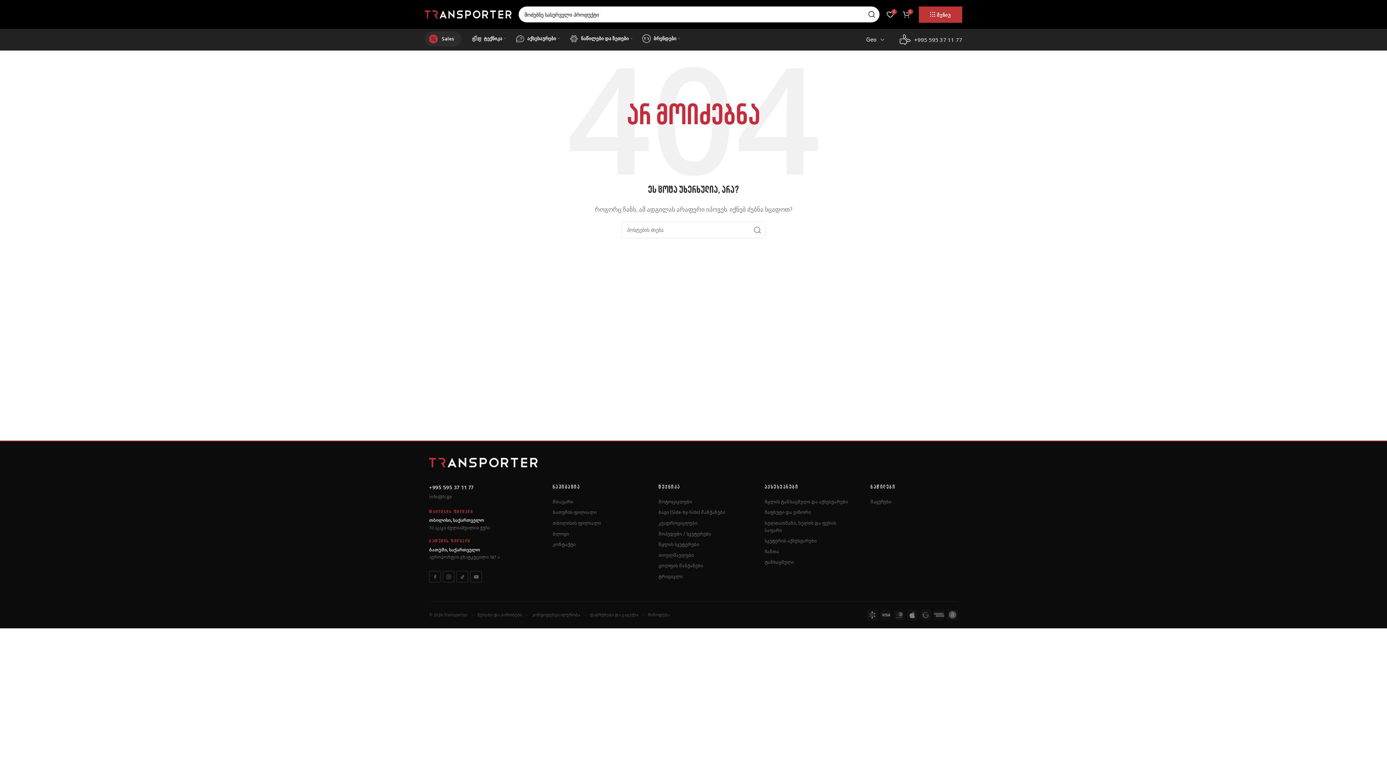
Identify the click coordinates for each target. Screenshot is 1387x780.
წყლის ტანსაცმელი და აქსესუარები (806, 501)
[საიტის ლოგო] (468, 13)
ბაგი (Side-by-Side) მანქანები (691, 512)
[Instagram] (448, 576)
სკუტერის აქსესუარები (791, 540)
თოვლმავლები (676, 555)
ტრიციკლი (670, 576)
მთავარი (563, 501)
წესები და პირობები (500, 615)
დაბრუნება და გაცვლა (614, 615)
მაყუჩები (880, 501)
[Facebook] (435, 576)
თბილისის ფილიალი (577, 523)
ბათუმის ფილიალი (575, 512)
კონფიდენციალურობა (556, 615)
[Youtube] (476, 576)
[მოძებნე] (872, 14)
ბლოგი (561, 534)
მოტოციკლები (675, 501)
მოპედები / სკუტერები (684, 534)
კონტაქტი (564, 544)
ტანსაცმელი (779, 562)
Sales (448, 38)
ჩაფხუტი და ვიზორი (788, 512)
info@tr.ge (440, 496)
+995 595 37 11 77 (451, 487)
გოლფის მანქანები (680, 565)
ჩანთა (772, 551)
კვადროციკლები (677, 523)
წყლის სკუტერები (678, 544)
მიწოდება (659, 615)
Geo (871, 39)
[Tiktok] (462, 576)
